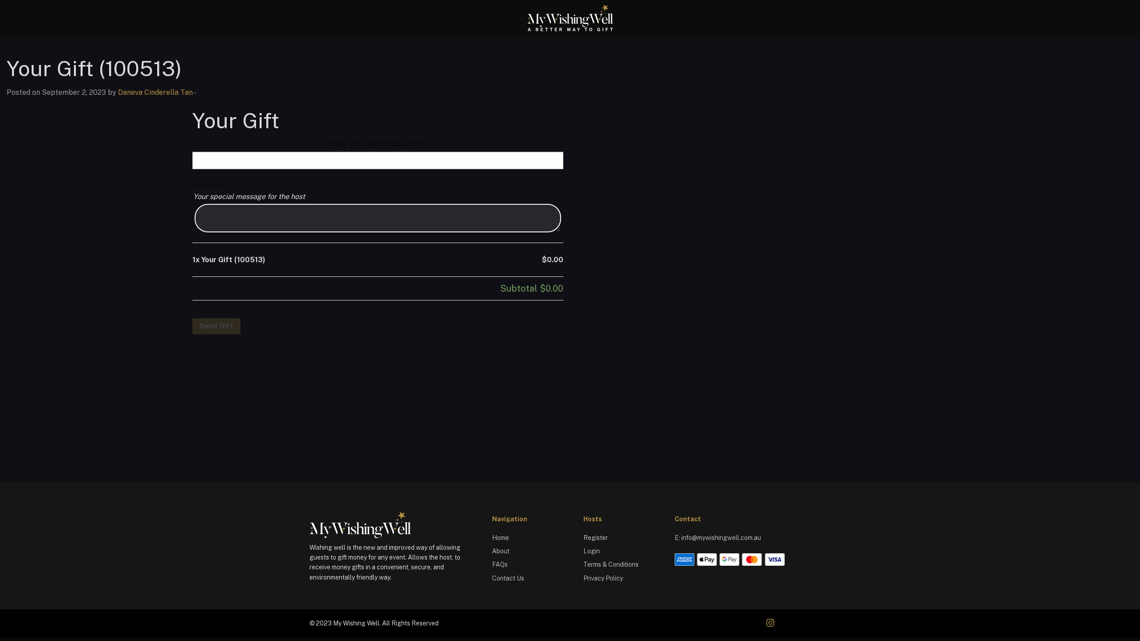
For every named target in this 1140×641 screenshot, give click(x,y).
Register (595, 537)
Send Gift (216, 326)
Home (500, 537)
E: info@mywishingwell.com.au (718, 537)
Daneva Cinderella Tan (155, 92)
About (500, 551)
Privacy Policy (603, 578)
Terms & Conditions (611, 564)
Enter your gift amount (378, 144)
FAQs (500, 564)
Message (208, 185)
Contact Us (508, 578)
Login (591, 551)
